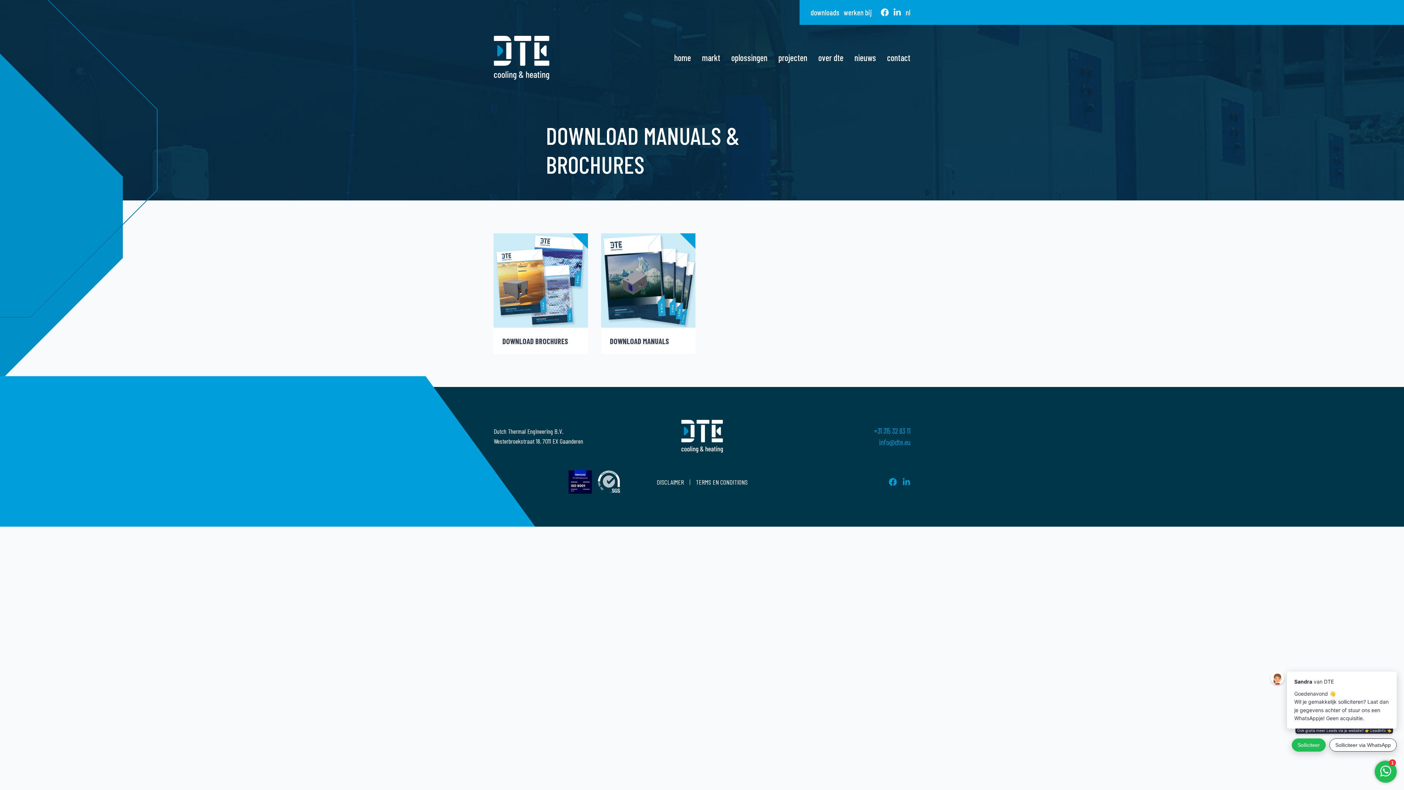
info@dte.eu (894, 442)
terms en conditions (722, 482)
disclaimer (670, 482)
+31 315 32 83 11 (892, 430)
